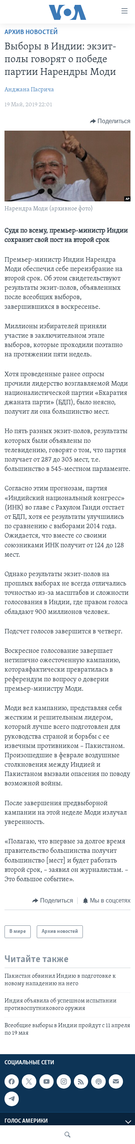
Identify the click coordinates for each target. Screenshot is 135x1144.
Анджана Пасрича (29, 90)
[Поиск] (67, 1134)
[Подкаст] (98, 1081)
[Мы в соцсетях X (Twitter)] (29, 1081)
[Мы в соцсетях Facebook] (11, 1081)
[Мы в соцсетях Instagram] (64, 1081)
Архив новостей (31, 32)
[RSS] (81, 1081)
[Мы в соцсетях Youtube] (46, 1081)
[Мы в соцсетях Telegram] (11, 1099)
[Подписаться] (116, 1081)
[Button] (110, 121)
